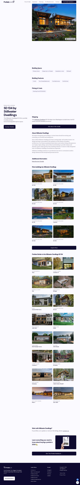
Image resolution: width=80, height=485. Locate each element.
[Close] (57, 230)
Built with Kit (40, 252)
